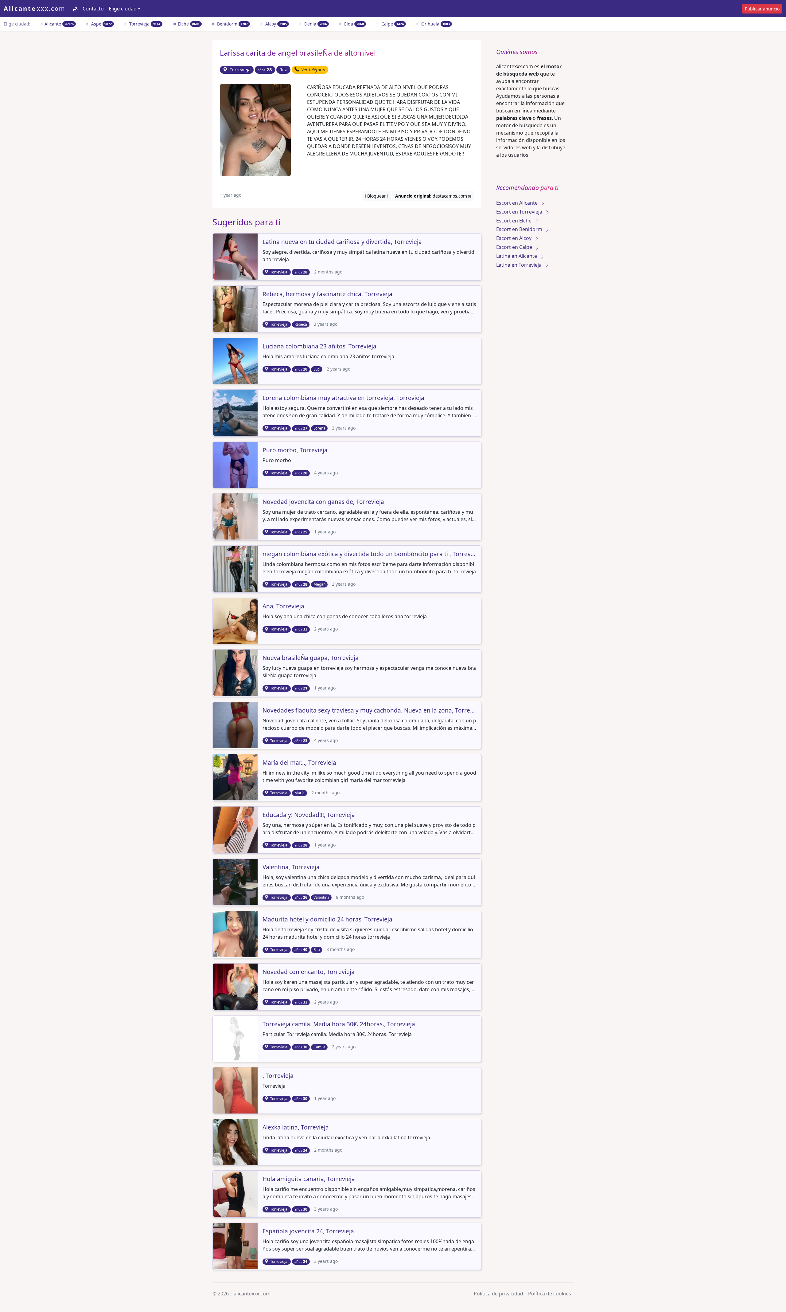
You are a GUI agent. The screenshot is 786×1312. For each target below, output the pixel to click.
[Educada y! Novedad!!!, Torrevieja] (236, 829)
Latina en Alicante (517, 256)
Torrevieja (144, 24)
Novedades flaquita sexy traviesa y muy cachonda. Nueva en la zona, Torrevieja (369, 710)
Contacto (93, 8)
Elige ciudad (123, 8)
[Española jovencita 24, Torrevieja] (236, 1245)
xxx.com (34, 8)
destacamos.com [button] (431, 196)
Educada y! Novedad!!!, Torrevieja (309, 815)
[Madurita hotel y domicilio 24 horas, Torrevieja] (236, 933)
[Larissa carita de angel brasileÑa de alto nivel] (255, 129)
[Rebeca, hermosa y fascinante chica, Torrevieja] (236, 308)
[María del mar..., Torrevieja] (236, 776)
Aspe (101, 24)
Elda (353, 24)
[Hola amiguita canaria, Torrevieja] (236, 1193)
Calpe (392, 24)
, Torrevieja (278, 1076)
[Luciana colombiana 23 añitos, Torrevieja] (236, 360)
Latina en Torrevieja (519, 264)
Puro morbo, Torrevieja (295, 450)
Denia (315, 24)
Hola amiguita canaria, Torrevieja (309, 1179)
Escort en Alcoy (514, 238)
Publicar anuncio (762, 9)
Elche (188, 24)
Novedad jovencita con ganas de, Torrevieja (323, 502)
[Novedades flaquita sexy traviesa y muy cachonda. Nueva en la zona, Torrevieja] (236, 724)
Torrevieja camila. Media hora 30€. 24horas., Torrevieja (339, 1024)
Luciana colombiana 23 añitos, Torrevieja (319, 346)
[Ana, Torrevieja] (236, 620)
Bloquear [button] (376, 196)
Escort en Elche (514, 220)
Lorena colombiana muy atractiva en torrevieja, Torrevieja (343, 398)
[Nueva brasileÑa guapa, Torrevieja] (236, 672)
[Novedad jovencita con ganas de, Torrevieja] (236, 516)
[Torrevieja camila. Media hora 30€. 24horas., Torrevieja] (236, 1038)
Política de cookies (549, 1293)
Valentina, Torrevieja (291, 867)
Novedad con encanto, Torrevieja (309, 972)
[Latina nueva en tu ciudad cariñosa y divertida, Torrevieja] (236, 256)
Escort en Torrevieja (519, 211)
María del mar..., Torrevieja (299, 763)
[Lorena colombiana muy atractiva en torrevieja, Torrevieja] (236, 412)
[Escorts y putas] (75, 8)
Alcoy (275, 24)
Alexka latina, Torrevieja (296, 1127)
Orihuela (435, 24)
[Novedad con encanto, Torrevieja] (236, 986)
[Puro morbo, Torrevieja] (236, 464)
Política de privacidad (498, 1293)
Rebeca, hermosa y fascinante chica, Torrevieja (327, 294)
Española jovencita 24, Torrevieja (308, 1231)
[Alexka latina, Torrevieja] (236, 1141)
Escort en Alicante (517, 202)
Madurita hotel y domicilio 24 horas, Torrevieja (327, 919)
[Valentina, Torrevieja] (236, 881)
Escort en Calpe (514, 247)
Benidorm (232, 24)
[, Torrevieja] (236, 1089)
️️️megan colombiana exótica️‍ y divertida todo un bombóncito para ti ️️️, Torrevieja (369, 554)
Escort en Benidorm (519, 229)
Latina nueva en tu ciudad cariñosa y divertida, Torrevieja (342, 242)
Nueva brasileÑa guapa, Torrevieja (311, 658)
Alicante (58, 24)
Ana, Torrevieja (283, 606)
